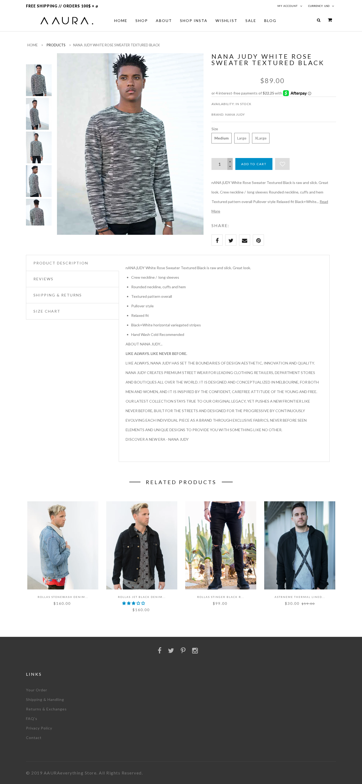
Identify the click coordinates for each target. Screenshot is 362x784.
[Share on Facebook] (217, 240)
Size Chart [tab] (46, 311)
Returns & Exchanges (46, 709)
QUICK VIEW (46, 575)
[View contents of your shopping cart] (330, 20)
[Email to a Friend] (244, 240)
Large (241, 138)
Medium (221, 138)
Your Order (36, 690)
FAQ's (31, 718)
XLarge (261, 138)
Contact (34, 737)
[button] (134, 603)
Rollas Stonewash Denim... (63, 596)
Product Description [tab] (60, 263)
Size (214, 129)
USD (326, 5)
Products (56, 45)
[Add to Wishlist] (282, 164)
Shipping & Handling (45, 699)
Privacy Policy (39, 728)
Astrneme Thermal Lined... (300, 596)
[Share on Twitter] (230, 240)
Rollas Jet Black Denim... (142, 596)
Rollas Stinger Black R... (220, 596)
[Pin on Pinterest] (258, 240)
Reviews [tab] (43, 279)
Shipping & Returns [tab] (57, 295)
